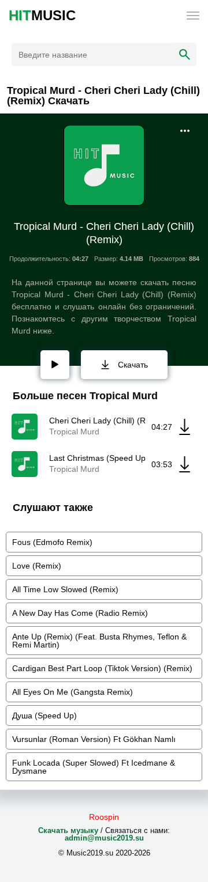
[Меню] (193, 16)
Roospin (104, 817)
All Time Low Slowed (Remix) (65, 589)
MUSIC (42, 15)
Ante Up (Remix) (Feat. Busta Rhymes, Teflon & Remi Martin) (99, 640)
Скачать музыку (68, 830)
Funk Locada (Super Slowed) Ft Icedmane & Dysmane (93, 766)
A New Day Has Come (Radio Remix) (80, 613)
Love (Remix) (36, 565)
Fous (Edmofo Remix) (52, 542)
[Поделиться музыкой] (184, 130)
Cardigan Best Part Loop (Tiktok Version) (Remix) (102, 668)
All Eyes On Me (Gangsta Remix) (72, 691)
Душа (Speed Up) (44, 715)
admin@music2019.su (104, 838)
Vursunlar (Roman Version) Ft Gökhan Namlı (94, 739)
